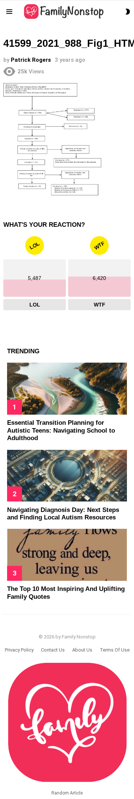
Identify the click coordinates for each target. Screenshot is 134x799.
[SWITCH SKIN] (128, 12)
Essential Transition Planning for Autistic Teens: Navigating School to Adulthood (61, 430)
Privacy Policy (19, 650)
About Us (82, 650)
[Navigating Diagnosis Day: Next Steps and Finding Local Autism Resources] (67, 475)
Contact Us (53, 650)
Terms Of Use (115, 650)
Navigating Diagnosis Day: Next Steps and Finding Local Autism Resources (63, 513)
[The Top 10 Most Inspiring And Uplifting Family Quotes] (67, 554)
